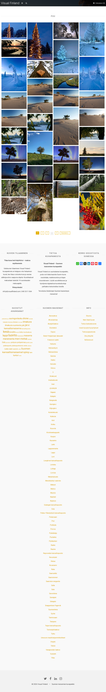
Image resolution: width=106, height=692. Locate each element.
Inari (53, 384)
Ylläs (53, 658)
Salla (53, 585)
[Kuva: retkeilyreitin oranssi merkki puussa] (39, 69)
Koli (53, 420)
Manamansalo (53, 477)
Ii (53, 372)
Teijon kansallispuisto (53, 626)
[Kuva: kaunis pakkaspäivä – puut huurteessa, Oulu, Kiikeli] (91, 39)
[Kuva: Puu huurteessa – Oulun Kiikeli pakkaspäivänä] (65, 57)
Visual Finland (10, 3)
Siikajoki (53, 601)
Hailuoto (53, 344)
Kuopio (53, 437)
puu (31, 342)
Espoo (53, 332)
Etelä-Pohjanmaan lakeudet (53, 336)
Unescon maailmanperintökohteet (53, 638)
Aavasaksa (53, 316)
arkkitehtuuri (5, 318)
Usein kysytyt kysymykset (88, 328)
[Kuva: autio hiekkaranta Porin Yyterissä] (39, 87)
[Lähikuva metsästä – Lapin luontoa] (13, 188)
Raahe (53, 545)
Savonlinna (53, 593)
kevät (17, 332)
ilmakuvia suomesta (13, 325)
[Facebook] (50, 679)
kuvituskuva (27, 332)
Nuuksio (53, 501)
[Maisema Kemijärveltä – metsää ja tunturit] (65, 189)
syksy (26, 352)
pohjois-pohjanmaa (18, 342)
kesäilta (12, 332)
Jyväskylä (53, 388)
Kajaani (53, 392)
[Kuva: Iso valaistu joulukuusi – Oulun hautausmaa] (39, 41)
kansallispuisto (26, 328)
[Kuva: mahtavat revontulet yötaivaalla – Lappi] (65, 154)
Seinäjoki (53, 597)
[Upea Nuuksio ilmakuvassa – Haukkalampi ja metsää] (65, 81)
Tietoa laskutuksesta (88, 324)
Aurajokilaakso (53, 324)
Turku (53, 634)
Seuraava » (65, 233)
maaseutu (20, 336)
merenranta (8, 339)
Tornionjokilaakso (53, 630)
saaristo (15, 349)
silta (20, 349)
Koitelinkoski (53, 412)
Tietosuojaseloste (88, 332)
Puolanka (53, 537)
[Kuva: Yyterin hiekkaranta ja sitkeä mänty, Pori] (13, 100)
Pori (53, 521)
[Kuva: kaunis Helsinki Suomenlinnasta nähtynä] (91, 133)
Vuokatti (53, 654)
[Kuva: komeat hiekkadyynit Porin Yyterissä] (39, 104)
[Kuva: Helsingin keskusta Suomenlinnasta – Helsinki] (13, 135)
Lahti (53, 445)
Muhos (53, 489)
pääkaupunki (7, 345)
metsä (23, 338)
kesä (6, 331)
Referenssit (88, 340)
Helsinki (5, 322)
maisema (28, 335)
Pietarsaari (53, 517)
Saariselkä (53, 573)
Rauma (53, 549)
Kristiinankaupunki (53, 432)
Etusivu (88, 316)
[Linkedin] (56, 679)
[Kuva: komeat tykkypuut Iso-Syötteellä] (91, 73)
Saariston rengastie (53, 581)
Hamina (53, 356)
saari (10, 349)
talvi (31, 352)
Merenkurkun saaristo (53, 481)
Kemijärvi (53, 404)
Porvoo (53, 529)
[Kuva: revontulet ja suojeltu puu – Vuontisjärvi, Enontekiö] (65, 172)
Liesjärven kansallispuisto (53, 461)
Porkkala (53, 525)
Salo (53, 589)
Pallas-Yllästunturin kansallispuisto (53, 513)
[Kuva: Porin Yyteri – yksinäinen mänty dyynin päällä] (13, 118)
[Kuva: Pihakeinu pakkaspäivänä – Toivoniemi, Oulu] (65, 30)
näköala (30, 339)
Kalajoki (53, 396)
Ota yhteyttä (88, 336)
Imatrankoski (53, 380)
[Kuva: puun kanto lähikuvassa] (13, 205)
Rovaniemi (53, 565)
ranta (25, 346)
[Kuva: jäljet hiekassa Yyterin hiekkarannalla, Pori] (91, 99)
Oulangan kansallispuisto (53, 505)
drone (25, 318)
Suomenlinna (53, 610)
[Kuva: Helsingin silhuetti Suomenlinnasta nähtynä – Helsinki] (39, 122)
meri (17, 338)
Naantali (53, 497)
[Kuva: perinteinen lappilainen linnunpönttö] (39, 202)
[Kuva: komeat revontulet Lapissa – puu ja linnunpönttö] (13, 153)
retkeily (29, 345)
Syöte (53, 614)
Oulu (3, 342)
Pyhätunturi (53, 541)
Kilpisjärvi (53, 408)
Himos (53, 368)
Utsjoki (53, 642)
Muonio (53, 493)
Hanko (53, 360)
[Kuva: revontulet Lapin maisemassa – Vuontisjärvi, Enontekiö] (13, 171)
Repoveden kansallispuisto (53, 553)
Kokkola (53, 416)
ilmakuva (27, 322)
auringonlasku (15, 318)
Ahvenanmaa (53, 320)
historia (10, 322)
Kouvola (53, 428)
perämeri (8, 342)
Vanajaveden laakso (53, 650)
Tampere (53, 622)
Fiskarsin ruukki (53, 340)
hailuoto (31, 318)
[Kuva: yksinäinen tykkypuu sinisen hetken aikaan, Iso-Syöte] (13, 74)
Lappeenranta (53, 449)
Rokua (53, 561)
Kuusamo (53, 440)
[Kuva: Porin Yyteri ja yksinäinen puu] (65, 126)
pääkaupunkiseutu (17, 345)
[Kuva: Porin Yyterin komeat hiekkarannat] (91, 117)
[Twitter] (45, 679)
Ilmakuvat (53, 376)
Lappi (53, 453)
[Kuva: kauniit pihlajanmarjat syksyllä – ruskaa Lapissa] (91, 211)
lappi (5, 335)
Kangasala (53, 400)
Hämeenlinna (53, 352)
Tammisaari (53, 618)
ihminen (15, 322)
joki (23, 325)
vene (20, 355)
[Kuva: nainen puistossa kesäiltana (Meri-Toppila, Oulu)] (91, 148)
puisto (28, 342)
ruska (6, 349)
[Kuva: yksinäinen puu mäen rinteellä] (39, 148)
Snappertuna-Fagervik (53, 606)
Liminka (53, 465)
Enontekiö (53, 328)
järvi (27, 325)
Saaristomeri (53, 577)
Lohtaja (53, 469)
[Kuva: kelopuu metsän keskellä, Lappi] (91, 183)
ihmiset (20, 322)
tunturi (16, 355)
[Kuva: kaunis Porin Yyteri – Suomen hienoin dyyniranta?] (65, 98)
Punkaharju (53, 533)
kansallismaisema (12, 328)
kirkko (21, 332)
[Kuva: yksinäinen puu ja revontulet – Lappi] (91, 165)
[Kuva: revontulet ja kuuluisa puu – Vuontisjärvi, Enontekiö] (39, 174)
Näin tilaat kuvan (89, 320)
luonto (12, 335)
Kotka (53, 424)
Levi (53, 457)
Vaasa (53, 646)
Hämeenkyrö (53, 348)
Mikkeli (53, 485)
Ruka (53, 569)
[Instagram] (61, 679)
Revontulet (53, 557)
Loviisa (53, 473)
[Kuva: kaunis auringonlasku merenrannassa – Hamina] (13, 48)
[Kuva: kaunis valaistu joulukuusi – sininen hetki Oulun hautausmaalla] (13, 30)
